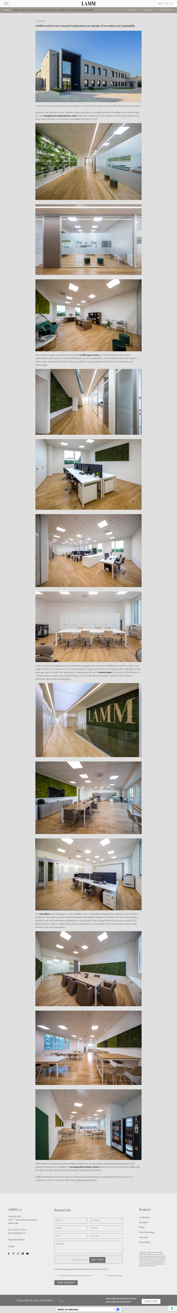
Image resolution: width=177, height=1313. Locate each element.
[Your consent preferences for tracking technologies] (172, 1308)
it (164, 3)
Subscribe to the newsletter (115, 1275)
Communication (166, 10)
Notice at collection (68, 1309)
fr (167, 3)
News (6, 10)
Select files (97, 1260)
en (159, 3)
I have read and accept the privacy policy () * (75, 1275)
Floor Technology (147, 1232)
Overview (132, 10)
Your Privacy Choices (97, 1309)
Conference (144, 1217)
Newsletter (147, 10)
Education (143, 1222)
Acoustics (143, 1237)
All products (144, 1242)
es (172, 3)
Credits (11, 1246)
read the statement (86, 1275)
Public (142, 1227)
